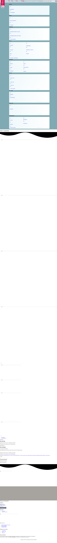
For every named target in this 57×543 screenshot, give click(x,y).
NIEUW (8, 1)
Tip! (9, 0)
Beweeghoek (25, 119)
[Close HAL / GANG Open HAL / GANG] (9, 91)
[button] (1, 462)
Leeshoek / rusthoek (12, 127)
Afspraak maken (3, 507)
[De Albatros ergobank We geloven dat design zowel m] (33, 492)
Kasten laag (12, 85)
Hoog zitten (11, 45)
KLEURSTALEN (20, 1)
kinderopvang (31, 455)
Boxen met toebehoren (13, 20)
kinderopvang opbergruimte (36, 455)
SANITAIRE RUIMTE (15, 455)
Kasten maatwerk (12, 88)
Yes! (16, 1)
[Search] (56, 1)
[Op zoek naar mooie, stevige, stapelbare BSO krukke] (23, 488)
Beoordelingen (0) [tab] (2, 445)
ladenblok (41, 455)
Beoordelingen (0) (4, 438)
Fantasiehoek (25, 123)
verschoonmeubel (47, 455)
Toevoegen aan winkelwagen (3, 459)
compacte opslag (27, 455)
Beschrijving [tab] (1, 439)
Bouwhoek (11, 124)
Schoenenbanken (12, 97)
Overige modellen (25, 67)
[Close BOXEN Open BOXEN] (9, 16)
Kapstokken (11, 94)
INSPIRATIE (15, 1)
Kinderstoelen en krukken (29, 49)
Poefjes (24, 63)
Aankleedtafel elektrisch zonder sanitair (15, 35)
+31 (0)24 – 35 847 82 (3, 505)
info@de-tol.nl (37, 1)
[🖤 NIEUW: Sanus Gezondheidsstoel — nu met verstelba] (14, 493)
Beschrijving (3, 437)
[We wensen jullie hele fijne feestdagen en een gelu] (4, 488)
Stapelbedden (12, 9)
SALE (11, 1)
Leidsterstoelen (28, 45)
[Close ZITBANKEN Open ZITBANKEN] (9, 60)
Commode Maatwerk (13, 39)
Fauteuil (11, 67)
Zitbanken (11, 63)
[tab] (29, 437)
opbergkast (44, 455)
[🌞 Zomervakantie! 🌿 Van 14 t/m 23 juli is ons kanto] (42, 490)
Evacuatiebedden (12, 12)
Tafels (11, 53)
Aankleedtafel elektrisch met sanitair (15, 31)
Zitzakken (27, 53)
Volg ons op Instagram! (4, 500)
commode (24, 455)
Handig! (22, 1)
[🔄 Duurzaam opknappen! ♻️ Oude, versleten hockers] (52, 491)
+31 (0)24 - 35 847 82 (30, 1)
